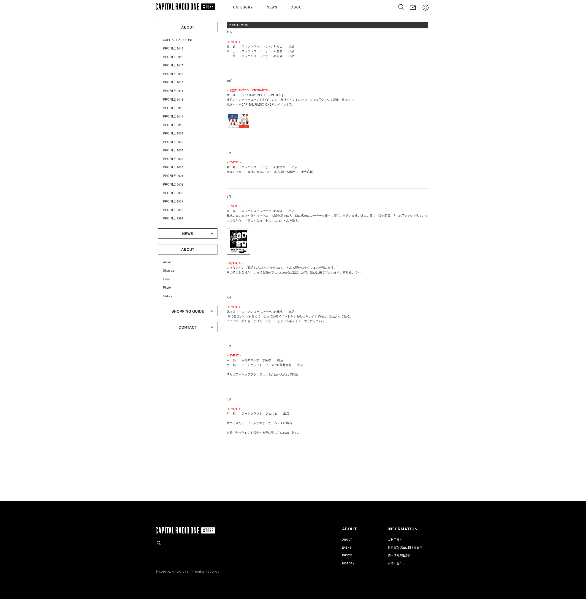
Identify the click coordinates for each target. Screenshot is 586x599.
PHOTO (347, 555)
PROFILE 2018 (173, 57)
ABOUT (297, 7)
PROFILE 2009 (173, 133)
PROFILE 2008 (173, 141)
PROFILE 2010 (173, 125)
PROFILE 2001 (173, 201)
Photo (167, 287)
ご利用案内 (395, 539)
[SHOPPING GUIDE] (187, 315)
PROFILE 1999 (173, 218)
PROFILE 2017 (173, 65)
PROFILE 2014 (173, 90)
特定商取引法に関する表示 (405, 547)
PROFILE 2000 (173, 210)
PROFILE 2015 (173, 82)
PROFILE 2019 (173, 48)
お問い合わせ (396, 563)
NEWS (272, 7)
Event (167, 279)
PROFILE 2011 (173, 116)
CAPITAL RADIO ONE (178, 40)
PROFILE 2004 (173, 175)
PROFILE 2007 (173, 150)
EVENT (346, 547)
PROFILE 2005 (173, 167)
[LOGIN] (425, 7)
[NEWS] (187, 237)
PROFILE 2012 (173, 108)
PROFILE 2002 (173, 193)
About (167, 262)
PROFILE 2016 (173, 73)
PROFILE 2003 (173, 184)
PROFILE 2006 (173, 158)
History (167, 296)
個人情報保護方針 (399, 555)
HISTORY (348, 563)
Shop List (169, 270)
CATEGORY (243, 7)
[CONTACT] (413, 7)
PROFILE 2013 (173, 99)
